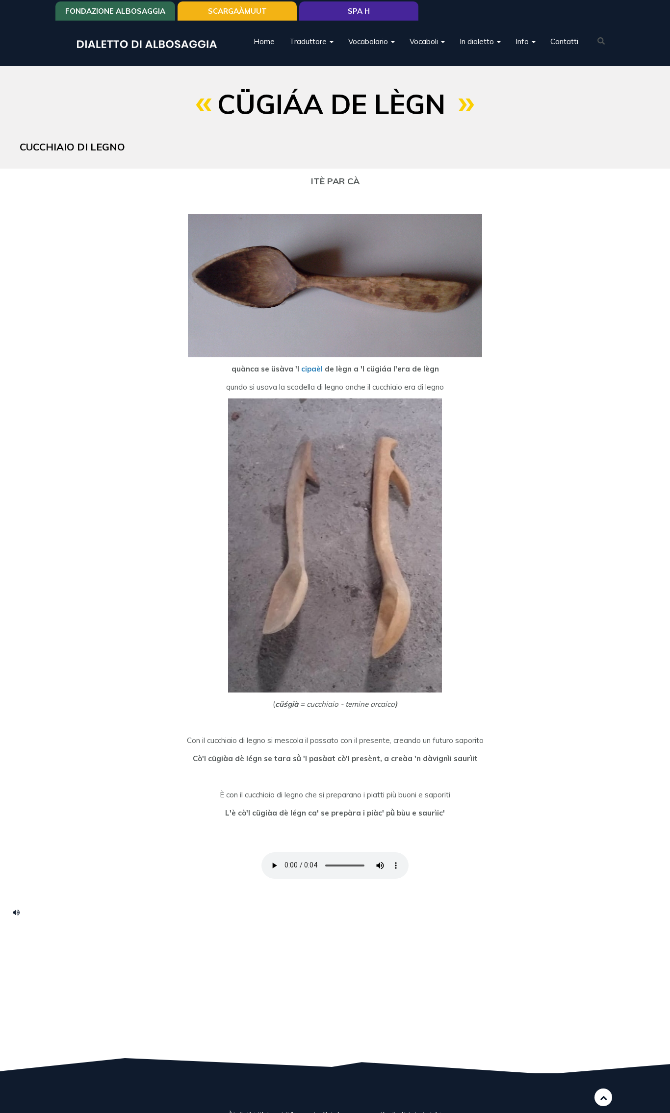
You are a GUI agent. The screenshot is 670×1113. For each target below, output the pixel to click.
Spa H (359, 11)
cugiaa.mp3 (19, 912)
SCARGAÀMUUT (237, 11)
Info (523, 41)
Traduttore (309, 41)
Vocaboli (425, 41)
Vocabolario (369, 41)
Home (264, 41)
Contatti (564, 41)
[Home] (150, 43)
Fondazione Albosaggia (115, 11)
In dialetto (478, 41)
